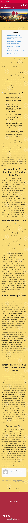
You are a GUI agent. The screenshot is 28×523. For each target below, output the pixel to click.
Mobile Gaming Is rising (13, 46)
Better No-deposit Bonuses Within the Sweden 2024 (12, 480)
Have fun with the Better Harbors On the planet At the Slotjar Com (15, 37)
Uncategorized (21, 27)
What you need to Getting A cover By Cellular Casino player (15, 49)
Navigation (8, 1)
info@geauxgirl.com (9, 7)
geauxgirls (8, 27)
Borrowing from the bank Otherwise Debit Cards (14, 42)
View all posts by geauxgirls (17, 472)
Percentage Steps (12, 53)
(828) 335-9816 (7, 5)
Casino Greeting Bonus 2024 (20, 481)
